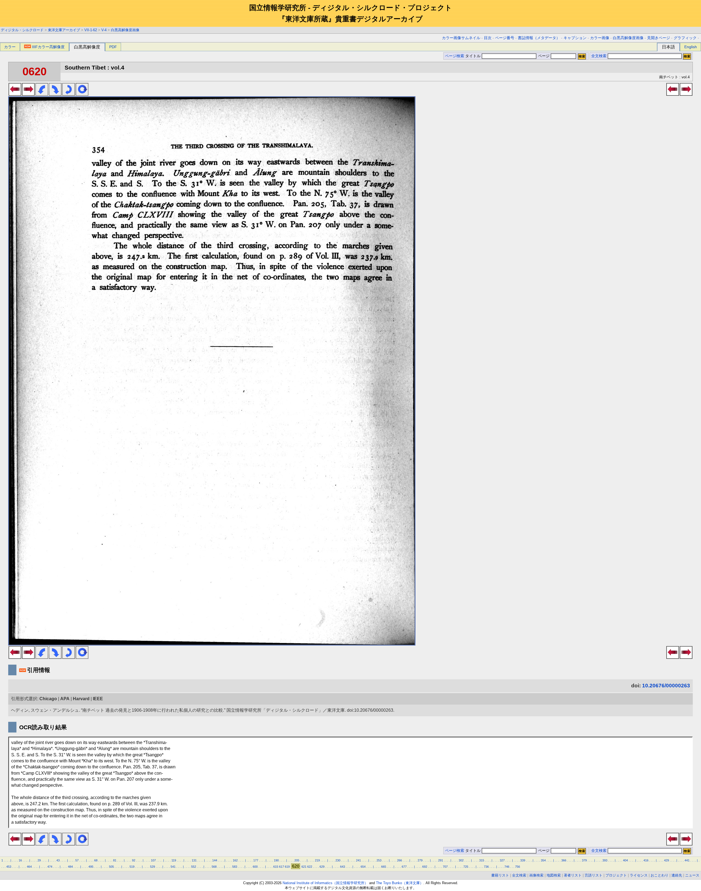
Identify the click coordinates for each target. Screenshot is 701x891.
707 (445, 866)
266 (399, 860)
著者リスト (573, 875)
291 (440, 860)
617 (281, 866)
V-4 (104, 30)
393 (604, 860)
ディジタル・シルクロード (22, 30)
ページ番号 (504, 38)
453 (8, 866)
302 (461, 860)
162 (235, 860)
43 (58, 860)
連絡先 (676, 875)
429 (666, 860)
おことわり (659, 875)
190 (276, 860)
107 (153, 860)
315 (481, 860)
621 (303, 866)
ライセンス (639, 875)
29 (39, 860)
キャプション (575, 38)
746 (506, 866)
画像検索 (536, 875)
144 (214, 860)
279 (420, 860)
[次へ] (28, 94)
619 (287, 866)
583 (234, 866)
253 (379, 860)
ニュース (692, 875)
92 (133, 860)
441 (687, 860)
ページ (544, 56)
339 (522, 860)
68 (95, 860)
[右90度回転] (55, 94)
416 (645, 860)
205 (296, 860)
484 (70, 866)
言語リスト (593, 875)
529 (152, 866)
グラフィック (685, 38)
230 (337, 860)
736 (486, 866)
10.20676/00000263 (666, 685)
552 (193, 866)
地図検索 (554, 875)
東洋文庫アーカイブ (64, 30)
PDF (113, 47)
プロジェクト (616, 875)
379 (584, 860)
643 (342, 866)
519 (132, 866)
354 (543, 860)
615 (275, 866)
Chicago (48, 698)
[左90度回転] (41, 94)
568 (214, 866)
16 (20, 860)
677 (404, 866)
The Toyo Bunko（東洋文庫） (399, 883)
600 (255, 866)
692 (424, 866)
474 (49, 866)
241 (358, 860)
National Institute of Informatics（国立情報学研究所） (325, 883)
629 (322, 866)
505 (111, 866)
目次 (488, 38)
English (690, 47)
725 (465, 866)
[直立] (82, 94)
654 (363, 866)
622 (309, 866)
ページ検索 (454, 56)
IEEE (98, 698)
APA (65, 698)
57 (77, 860)
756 (517, 866)
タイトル (473, 56)
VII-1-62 (90, 30)
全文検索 (599, 56)
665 (383, 866)
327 (502, 860)
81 (114, 860)
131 (194, 860)
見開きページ (658, 38)
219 (317, 860)
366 (563, 860)
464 (29, 866)
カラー (10, 47)
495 (90, 866)
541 (173, 866)
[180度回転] (68, 94)
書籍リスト (500, 875)
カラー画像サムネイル (461, 38)
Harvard (81, 698)
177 (255, 860)
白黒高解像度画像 (125, 30)
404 (625, 860)
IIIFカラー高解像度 (48, 47)
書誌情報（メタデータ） (539, 38)
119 (173, 860)
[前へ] (14, 94)
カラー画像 (599, 38)
